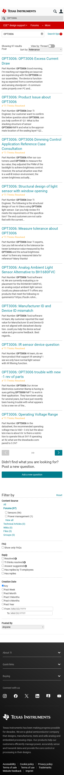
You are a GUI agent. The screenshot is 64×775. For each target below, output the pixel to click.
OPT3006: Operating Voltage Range (30, 414)
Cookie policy (27, 764)
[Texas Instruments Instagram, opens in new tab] (5, 697)
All (4, 504)
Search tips (53, 33)
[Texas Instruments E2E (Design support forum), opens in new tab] (48, 697)
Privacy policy (45, 764)
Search (55, 11)
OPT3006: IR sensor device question (30, 345)
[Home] (19, 11)
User (61, 11)
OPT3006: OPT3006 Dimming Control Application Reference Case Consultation (31, 144)
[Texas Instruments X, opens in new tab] (27, 697)
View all (9, 520)
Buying (6, 676)
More (47, 25)
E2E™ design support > (15, 25)
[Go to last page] (33, 453)
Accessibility (9, 764)
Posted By (7, 623)
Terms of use (27, 767)
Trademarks (45, 767)
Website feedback (12, 771)
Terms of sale (10, 767)
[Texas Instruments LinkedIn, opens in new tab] (37, 697)
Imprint (29, 771)
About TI (7, 652)
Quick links (8, 664)
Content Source (10, 500)
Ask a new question (32, 474)
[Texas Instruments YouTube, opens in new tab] (59, 697)
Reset (59, 495)
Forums (35, 25)
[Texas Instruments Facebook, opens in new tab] (16, 697)
